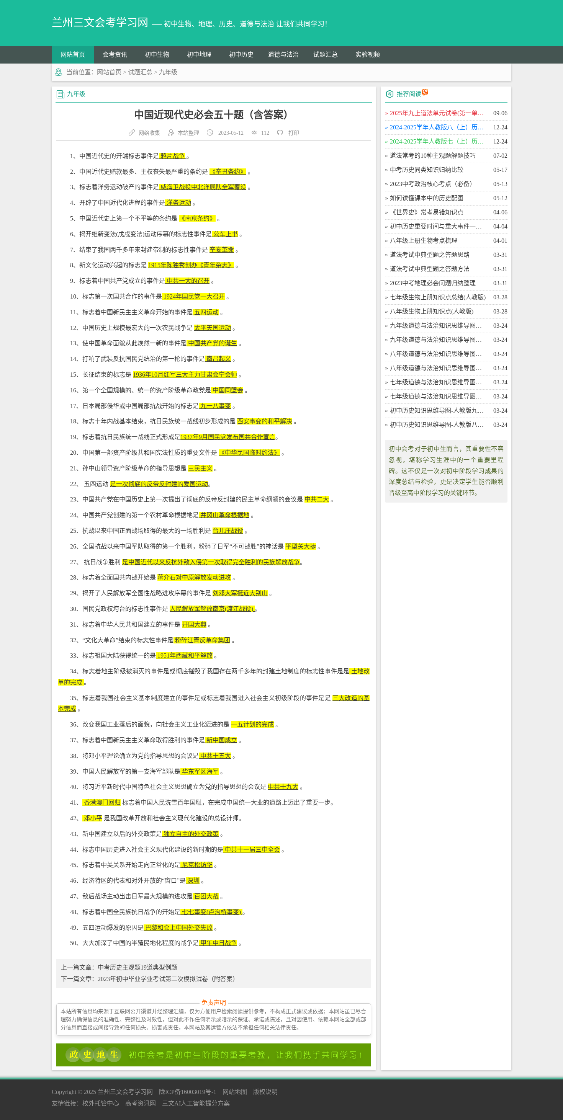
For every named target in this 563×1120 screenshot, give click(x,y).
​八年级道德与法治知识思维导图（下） (438, 354)
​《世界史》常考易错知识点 (426, 212)
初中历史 (241, 54)
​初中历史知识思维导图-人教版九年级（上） (438, 410)
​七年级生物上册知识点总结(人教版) (438, 297)
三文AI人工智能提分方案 (196, 1103)
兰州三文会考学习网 (125, 1092)
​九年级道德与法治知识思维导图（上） (438, 339)
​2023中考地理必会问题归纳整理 (433, 283)
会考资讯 (115, 54)
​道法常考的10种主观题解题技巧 (433, 155)
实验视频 (367, 54)
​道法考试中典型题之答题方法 (430, 269)
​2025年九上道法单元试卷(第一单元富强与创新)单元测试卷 (438, 113)
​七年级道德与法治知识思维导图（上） (438, 396)
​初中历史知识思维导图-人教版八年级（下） (438, 424)
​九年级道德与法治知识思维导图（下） (438, 325)
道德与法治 (283, 54)
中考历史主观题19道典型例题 (137, 967)
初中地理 (199, 54)
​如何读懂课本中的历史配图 (426, 198)
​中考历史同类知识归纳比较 (426, 170)
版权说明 (265, 1092)
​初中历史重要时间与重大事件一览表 (438, 226)
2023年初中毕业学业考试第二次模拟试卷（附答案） (168, 979)
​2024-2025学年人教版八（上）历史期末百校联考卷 (438, 127)
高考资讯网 (140, 1103)
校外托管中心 (100, 1103)
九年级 (168, 72)
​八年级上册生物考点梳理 (423, 240)
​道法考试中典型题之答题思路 (430, 254)
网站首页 (73, 54)
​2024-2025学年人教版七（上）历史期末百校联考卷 (438, 141)
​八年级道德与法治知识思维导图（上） (438, 368)
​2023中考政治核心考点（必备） (433, 184)
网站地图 (235, 1092)
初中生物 (157, 54)
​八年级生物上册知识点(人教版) (431, 311)
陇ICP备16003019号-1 (187, 1092)
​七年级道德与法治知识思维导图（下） (438, 382)
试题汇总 (325, 54)
